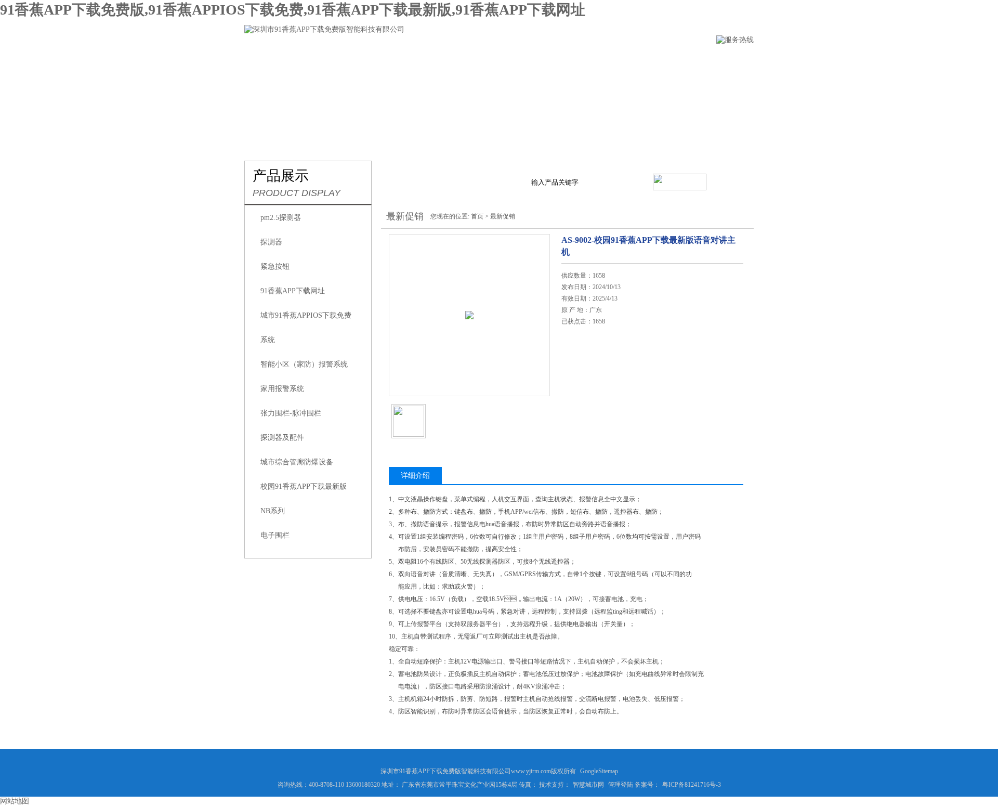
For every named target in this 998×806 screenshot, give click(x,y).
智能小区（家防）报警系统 (304, 364)
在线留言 (609, 60)
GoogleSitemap (599, 771)
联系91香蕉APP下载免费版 (696, 60)
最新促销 (502, 216)
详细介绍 (415, 475)
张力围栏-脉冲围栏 (290, 413)
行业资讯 (493, 60)
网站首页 (261, 60)
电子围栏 (275, 535)
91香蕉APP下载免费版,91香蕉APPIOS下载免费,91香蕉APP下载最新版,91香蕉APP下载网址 (292, 10)
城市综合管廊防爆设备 (296, 462)
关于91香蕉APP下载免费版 (348, 60)
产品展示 (435, 60)
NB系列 (272, 511)
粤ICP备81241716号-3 (691, 784)
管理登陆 (620, 784)
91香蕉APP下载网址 (292, 291)
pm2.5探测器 (280, 218)
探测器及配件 (282, 437)
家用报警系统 (282, 389)
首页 (477, 216)
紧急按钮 (275, 266)
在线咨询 (587, 383)
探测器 (271, 242)
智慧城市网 (588, 784)
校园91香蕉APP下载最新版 (303, 486)
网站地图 (14, 801)
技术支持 (551, 60)
